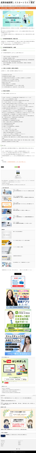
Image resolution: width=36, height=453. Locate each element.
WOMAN (19, 443)
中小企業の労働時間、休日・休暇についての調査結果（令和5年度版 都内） (23, 197)
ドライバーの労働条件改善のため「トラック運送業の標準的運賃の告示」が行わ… (23, 217)
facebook (31, 1)
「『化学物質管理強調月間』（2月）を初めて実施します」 (16, 161)
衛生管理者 (17, 222)
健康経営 (19, 196)
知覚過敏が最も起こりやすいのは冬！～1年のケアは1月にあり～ (10, 270)
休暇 (16, 196)
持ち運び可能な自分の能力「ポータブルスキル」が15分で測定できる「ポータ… (23, 204)
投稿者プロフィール (18, 177)
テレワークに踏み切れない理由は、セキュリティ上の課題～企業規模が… (21, 240)
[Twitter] (16, 448)
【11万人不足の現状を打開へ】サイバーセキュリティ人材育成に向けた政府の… (23, 191)
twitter (30, 1)
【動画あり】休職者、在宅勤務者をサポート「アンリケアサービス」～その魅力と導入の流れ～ (14, 429)
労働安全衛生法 (3, 440)
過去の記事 (34, 395)
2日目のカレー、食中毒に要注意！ (6, 388)
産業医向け (2, 444)
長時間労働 (21, 196)
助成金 (17, 209)
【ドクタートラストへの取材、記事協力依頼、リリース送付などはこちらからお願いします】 (13, 184)
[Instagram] (19, 448)
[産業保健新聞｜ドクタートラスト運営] (17, 2)
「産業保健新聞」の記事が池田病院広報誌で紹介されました (8, 400)
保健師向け (19, 444)
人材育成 (17, 189)
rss (29, 1)
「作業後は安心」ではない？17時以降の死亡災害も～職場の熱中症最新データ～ (11, 389)
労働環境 (17, 202)
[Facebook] (18, 448)
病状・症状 (2, 443)
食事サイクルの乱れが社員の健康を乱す (17, 231)
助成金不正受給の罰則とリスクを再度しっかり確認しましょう (21, 210)
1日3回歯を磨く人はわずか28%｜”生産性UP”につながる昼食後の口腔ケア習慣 (11, 392)
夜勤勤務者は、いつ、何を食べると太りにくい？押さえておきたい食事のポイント (16, 434)
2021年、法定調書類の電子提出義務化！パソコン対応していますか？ (22, 223)
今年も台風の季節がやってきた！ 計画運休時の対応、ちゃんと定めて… (21, 262)
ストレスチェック (20, 440)
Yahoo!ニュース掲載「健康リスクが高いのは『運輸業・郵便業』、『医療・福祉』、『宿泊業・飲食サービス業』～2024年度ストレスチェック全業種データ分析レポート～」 (18, 404)
